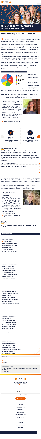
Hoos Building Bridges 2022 (7, 301)
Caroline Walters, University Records (9, 243)
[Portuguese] (22, 390)
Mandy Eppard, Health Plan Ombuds (9, 314)
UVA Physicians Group (20, 425)
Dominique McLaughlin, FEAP (7, 247)
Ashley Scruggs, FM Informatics (8, 326)
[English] (16, 390)
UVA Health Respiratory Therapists (9, 324)
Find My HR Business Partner (20, 414)
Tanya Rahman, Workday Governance (9, 322)
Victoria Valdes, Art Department (8, 278)
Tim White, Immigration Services (8, 272)
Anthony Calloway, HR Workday (8, 328)
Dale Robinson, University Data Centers (9, 245)
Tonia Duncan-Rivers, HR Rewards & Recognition (11, 349)
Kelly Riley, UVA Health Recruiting (8, 287)
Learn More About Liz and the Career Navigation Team (12, 122)
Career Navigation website (19, 185)
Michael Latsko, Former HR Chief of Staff (10, 299)
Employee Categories (20, 407)
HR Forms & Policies (20, 417)
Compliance (20, 404)
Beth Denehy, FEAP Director (7, 239)
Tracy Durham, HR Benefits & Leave (9, 320)
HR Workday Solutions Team (7, 253)
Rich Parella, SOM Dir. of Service (8, 297)
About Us (20, 402)
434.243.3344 (5, 362)
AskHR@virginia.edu (7, 360)
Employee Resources (20, 412)
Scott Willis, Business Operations (8, 353)
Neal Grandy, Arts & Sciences (7, 305)
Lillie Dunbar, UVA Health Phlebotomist (9, 330)
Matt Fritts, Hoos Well (6, 318)
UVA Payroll (20, 422)
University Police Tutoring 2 (7, 276)
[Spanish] (24, 390)
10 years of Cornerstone (7, 237)
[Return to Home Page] (6, 2)
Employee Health (20, 409)
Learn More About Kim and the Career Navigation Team (12, 216)
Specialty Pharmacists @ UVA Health (9, 270)
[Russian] (23, 390)
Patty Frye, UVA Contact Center (8, 266)
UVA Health (20, 427)
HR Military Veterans (6, 339)
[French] (18, 390)
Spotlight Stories (6, 371)
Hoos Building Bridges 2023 (7, 289)
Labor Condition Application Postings (20, 420)
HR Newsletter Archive (20, 419)
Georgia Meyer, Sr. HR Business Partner (9, 251)
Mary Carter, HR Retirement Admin (8, 316)
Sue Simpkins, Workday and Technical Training (11, 235)
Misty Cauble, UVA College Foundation (9, 264)
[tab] (20, 163)
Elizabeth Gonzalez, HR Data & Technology (10, 293)
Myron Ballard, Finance (6, 295)
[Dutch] (17, 390)
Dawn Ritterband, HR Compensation (9, 343)
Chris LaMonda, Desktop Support (8, 347)
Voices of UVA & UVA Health (7, 280)
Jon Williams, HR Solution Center (8, 351)
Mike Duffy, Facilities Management (8, 262)
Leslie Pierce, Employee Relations (8, 345)
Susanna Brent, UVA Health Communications (10, 303)
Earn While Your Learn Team (7, 249)
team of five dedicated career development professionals (27, 157)
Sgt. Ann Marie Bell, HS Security (8, 268)
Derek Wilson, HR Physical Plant (8, 312)
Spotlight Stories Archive (7, 233)
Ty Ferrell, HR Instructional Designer (9, 274)
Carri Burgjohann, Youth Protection (9, 291)
